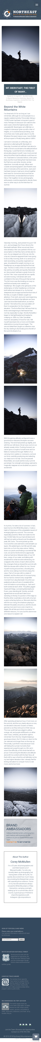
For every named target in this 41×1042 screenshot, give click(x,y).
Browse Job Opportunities (25, 1029)
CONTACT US (11, 842)
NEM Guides (29, 96)
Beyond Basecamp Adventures (17, 98)
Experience (16, 100)
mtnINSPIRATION (25, 100)
